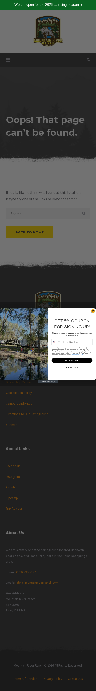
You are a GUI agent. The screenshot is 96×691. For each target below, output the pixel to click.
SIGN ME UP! (72, 360)
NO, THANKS (72, 367)
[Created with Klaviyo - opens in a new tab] (48, 381)
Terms (82, 354)
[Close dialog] (93, 311)
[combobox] (56, 342)
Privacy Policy (75, 354)
